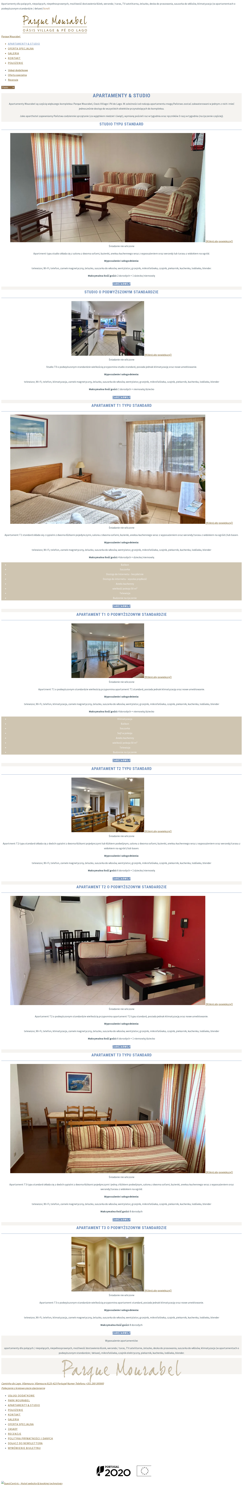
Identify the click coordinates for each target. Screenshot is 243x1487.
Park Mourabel (19, 1400)
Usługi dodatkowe (18, 70)
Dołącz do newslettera (25, 1443)
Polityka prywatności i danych (30, 1438)
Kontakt (14, 58)
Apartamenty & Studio (24, 43)
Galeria (13, 53)
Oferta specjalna (21, 48)
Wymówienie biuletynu (24, 1448)
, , (34, 1383)
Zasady (13, 1429)
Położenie (15, 63)
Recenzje (13, 79)
